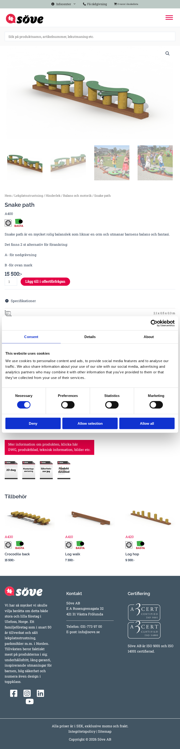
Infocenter (63, 4)
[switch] (68, 405)
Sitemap (105, 731)
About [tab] (149, 337)
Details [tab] (90, 337)
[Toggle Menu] (169, 17)
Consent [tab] (31, 337)
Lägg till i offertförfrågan (45, 281)
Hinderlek (53, 195)
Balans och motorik (77, 195)
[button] (167, 53)
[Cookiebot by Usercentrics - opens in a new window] (154, 323)
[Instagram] (27, 693)
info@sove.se (89, 632)
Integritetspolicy (81, 731)
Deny (33, 423)
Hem (8, 195)
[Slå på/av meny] (73, 3)
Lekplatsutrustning (28, 195)
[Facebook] (14, 693)
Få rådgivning (96, 4)
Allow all (147, 423)
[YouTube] (30, 701)
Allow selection (90, 423)
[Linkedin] (40, 693)
